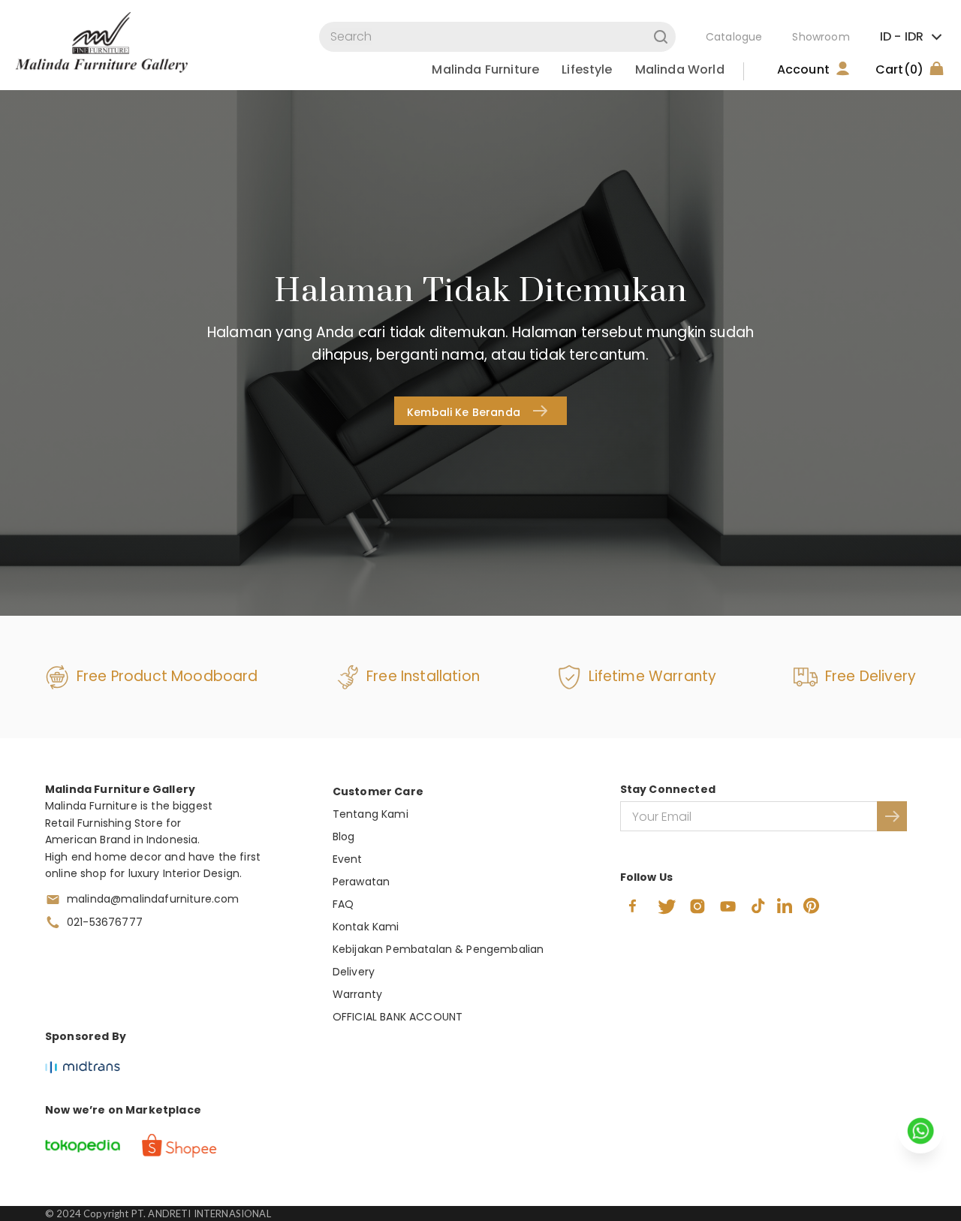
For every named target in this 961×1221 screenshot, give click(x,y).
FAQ (343, 904)
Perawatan (361, 881)
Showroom (820, 36)
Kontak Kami (366, 926)
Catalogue (734, 36)
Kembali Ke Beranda (463, 412)
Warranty (357, 994)
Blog (344, 836)
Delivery (354, 971)
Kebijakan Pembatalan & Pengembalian (438, 949)
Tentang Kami (370, 814)
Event (348, 859)
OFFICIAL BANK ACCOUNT (397, 1016)
